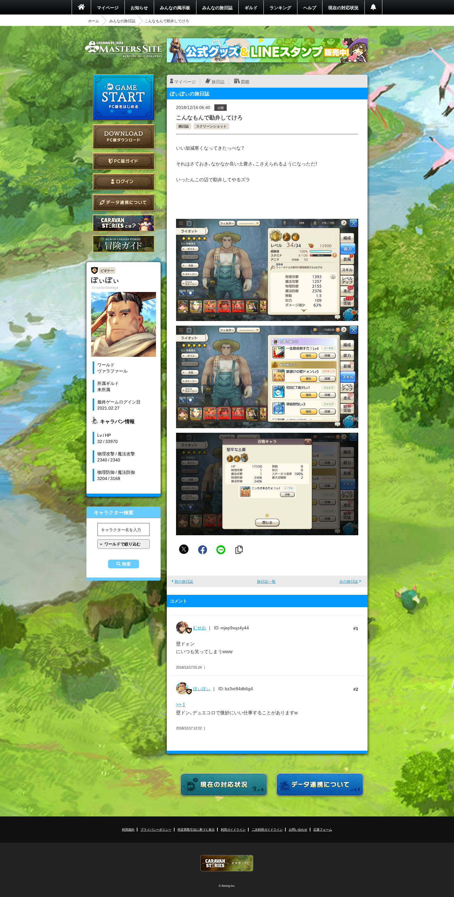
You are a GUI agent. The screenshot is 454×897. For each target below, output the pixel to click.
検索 (126, 564)
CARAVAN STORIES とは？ (123, 223)
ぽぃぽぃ (201, 688)
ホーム (93, 20)
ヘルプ (309, 7)
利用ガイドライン (233, 829)
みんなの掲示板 (175, 7)
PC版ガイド (123, 160)
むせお (199, 627)
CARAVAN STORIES (227, 863)
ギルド (251, 7)
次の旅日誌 (348, 581)
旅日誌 (218, 81)
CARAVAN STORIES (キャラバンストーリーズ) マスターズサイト (123, 49)
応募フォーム (322, 829)
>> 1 (180, 704)
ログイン (123, 181)
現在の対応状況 (343, 7)
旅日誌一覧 (266, 581)
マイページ (108, 7)
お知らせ (139, 7)
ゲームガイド (123, 243)
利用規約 (128, 829)
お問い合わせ (298, 829)
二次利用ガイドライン (267, 829)
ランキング (280, 7)
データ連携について (123, 202)
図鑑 (245, 81)
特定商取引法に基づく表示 (196, 829)
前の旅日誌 (183, 581)
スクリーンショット (211, 126)
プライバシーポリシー (156, 829)
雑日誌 (184, 126)
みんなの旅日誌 (217, 7)
